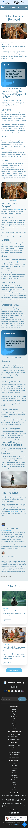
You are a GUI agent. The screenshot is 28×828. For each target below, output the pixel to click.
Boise (14, 763)
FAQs (14, 725)
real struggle (17, 209)
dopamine (18, 261)
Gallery (14, 718)
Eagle (14, 787)
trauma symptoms (12, 310)
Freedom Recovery (13, 511)
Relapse (3, 100)
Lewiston (14, 782)
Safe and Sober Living (14, 739)
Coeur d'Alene (14, 777)
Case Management (14, 754)
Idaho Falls (14, 765)
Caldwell (14, 772)
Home (14, 709)
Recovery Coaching (14, 757)
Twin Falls (14, 768)
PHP (14, 747)
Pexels (16, 201)
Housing (14, 750)
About (14, 711)
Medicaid (14, 723)
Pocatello (14, 775)
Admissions (14, 721)
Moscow (14, 789)
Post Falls (14, 780)
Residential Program (14, 734)
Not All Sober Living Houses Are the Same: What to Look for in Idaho (14, 648)
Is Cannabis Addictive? (10, 611)
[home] (6, 7)
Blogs (14, 714)
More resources (14, 670)
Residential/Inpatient (14, 745)
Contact (14, 728)
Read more (7, 621)
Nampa (14, 770)
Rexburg (14, 784)
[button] (26, 7)
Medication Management (14, 752)
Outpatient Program (14, 736)
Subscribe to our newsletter (14, 695)
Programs (14, 716)
